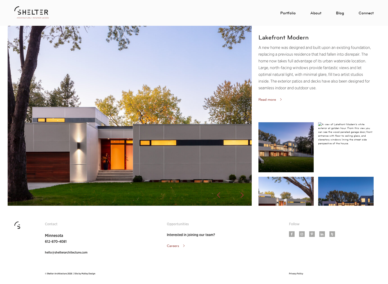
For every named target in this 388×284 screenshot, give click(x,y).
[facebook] (292, 234)
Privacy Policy (296, 273)
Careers (173, 245)
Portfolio (288, 13)
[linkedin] (322, 234)
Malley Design (88, 273)
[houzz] (332, 234)
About (315, 13)
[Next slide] (242, 195)
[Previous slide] (218, 195)
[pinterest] (312, 234)
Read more (267, 99)
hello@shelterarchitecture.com (66, 252)
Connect (366, 13)
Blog (340, 13)
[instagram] (301, 234)
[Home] (31, 13)
